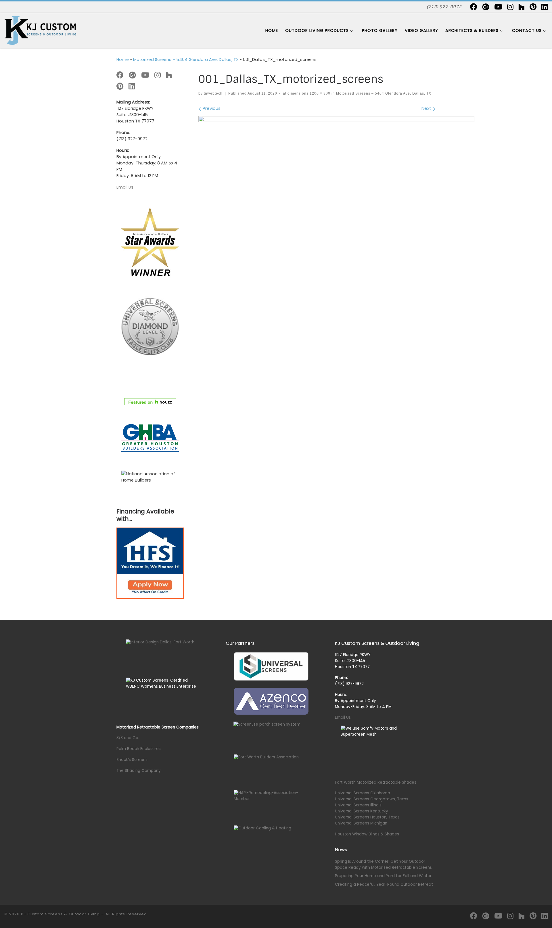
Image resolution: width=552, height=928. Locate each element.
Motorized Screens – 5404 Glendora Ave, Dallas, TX (186, 59)
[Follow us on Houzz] (521, 6)
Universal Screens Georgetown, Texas (371, 799)
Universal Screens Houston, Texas (367, 817)
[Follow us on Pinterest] (533, 6)
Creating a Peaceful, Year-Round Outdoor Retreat (384, 884)
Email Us (124, 187)
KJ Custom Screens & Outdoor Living (60, 914)
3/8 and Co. (127, 738)
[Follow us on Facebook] (473, 6)
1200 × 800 (319, 93)
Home (122, 59)
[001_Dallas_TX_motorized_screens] (336, 208)
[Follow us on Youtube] (498, 6)
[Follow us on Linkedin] (544, 6)
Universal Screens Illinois (358, 805)
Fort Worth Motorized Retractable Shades (375, 782)
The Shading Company (138, 770)
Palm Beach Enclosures (138, 748)
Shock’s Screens (131, 759)
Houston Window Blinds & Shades (367, 834)
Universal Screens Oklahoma (362, 793)
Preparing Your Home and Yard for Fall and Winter (383, 876)
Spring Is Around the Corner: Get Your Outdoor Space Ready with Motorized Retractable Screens (383, 864)
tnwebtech (213, 93)
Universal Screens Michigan (361, 823)
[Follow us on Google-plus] (485, 6)
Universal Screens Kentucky (361, 811)
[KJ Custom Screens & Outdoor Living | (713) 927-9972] (40, 30)
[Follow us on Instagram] (510, 6)
